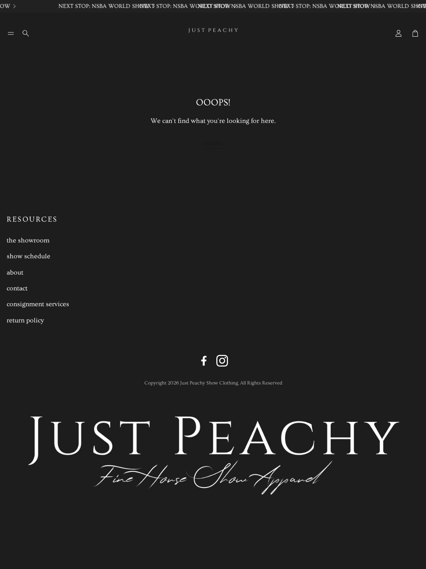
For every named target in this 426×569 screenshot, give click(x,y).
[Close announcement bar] (417, 6)
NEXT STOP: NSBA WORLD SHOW (102, 6)
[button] (11, 33)
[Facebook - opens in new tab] (204, 361)
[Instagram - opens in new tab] (222, 361)
